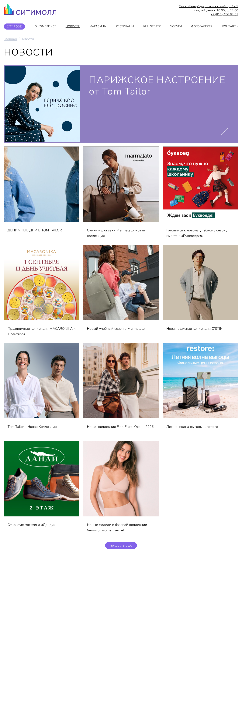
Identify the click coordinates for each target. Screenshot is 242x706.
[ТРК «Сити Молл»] (30, 10)
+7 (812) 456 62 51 (224, 14)
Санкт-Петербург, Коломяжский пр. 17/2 (208, 6)
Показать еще (121, 545)
